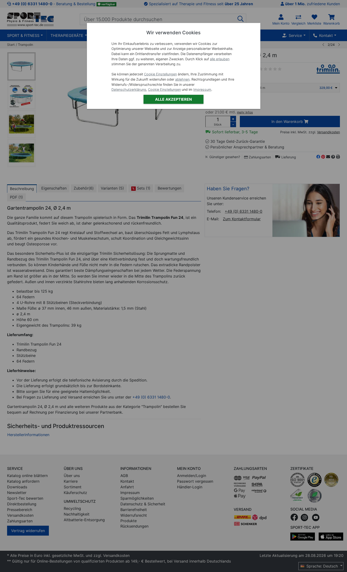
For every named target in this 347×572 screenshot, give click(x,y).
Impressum (202, 89)
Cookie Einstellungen (160, 74)
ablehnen (182, 79)
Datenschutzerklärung (128, 89)
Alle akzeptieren (173, 99)
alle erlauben (219, 59)
